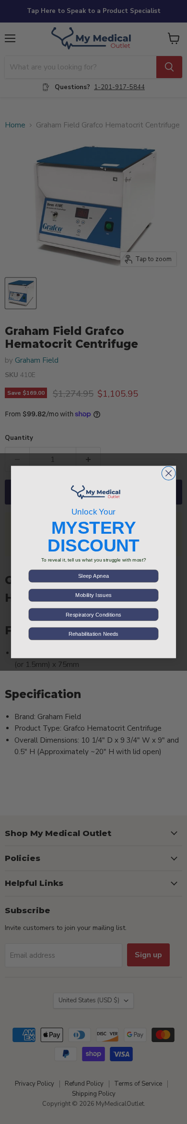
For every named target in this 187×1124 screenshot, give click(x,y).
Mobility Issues (93, 595)
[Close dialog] (168, 473)
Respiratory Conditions (93, 614)
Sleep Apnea (93, 576)
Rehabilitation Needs (93, 634)
